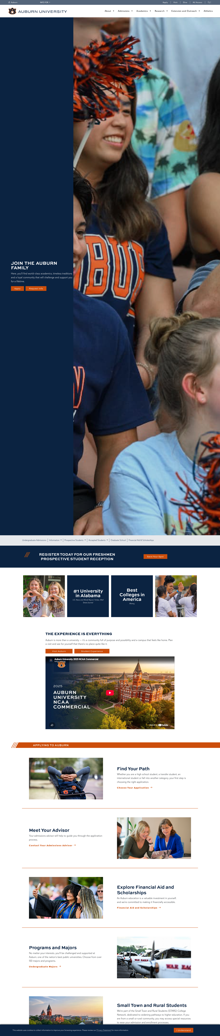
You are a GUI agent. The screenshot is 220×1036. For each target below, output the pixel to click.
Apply (165, 2)
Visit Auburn (59, 651)
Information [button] (54, 540)
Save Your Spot (155, 556)
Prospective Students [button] (74, 540)
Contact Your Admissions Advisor (50, 845)
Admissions (123, 11)
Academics (142, 11)
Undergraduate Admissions (34, 540)
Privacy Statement (104, 1030)
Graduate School (118, 540)
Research (160, 11)
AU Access (197, 2)
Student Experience (92, 651)
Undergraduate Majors (43, 966)
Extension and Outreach (184, 11)
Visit (175, 2)
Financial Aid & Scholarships (141, 540)
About (108, 11)
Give (186, 2)
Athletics (208, 11)
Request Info (36, 288)
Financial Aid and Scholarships (137, 907)
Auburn (15, 2)
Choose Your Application (133, 787)
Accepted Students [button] (97, 540)
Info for (45, 2)
